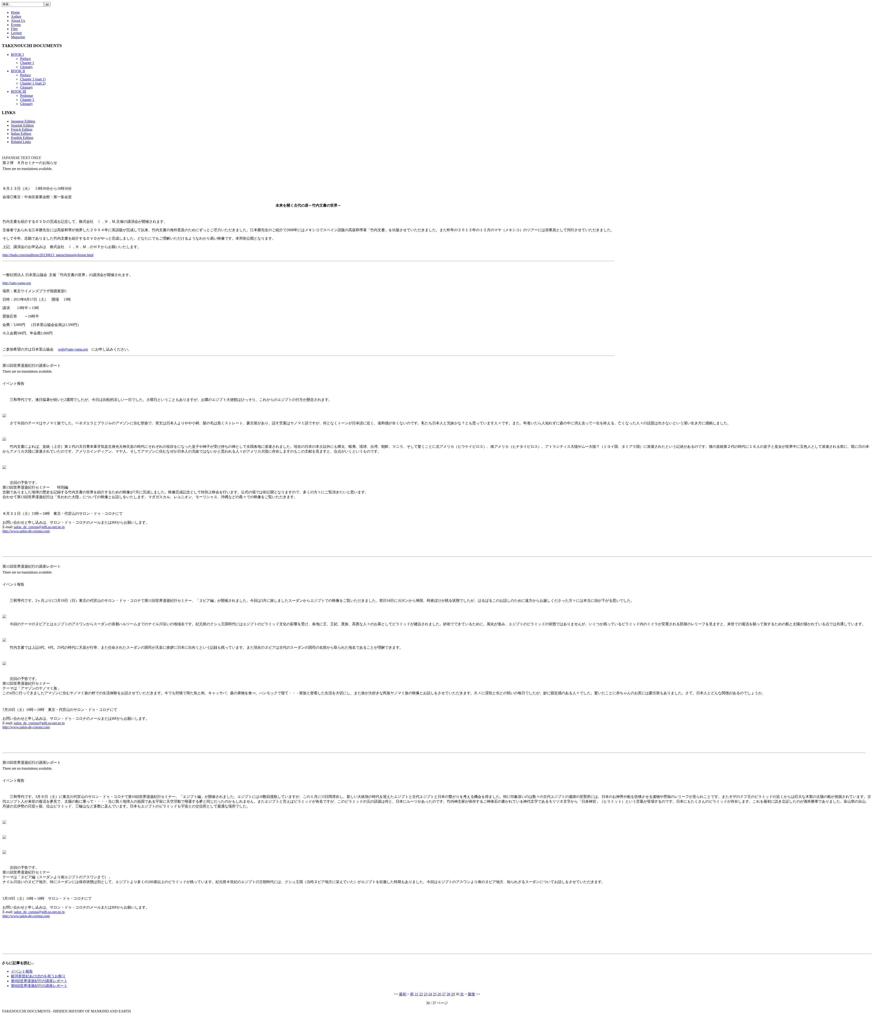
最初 (402, 994)
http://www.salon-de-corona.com (26, 531)
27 (444, 994)
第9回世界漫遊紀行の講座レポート (39, 981)
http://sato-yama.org (17, 283)
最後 (471, 994)
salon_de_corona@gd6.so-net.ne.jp (39, 527)
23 (425, 994)
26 (439, 994)
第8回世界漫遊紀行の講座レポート (39, 986)
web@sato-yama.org (73, 349)
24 (430, 994)
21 (416, 994)
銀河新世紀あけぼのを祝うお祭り (38, 976)
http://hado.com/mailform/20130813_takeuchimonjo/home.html (48, 255)
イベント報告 (22, 971)
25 (435, 994)
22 (421, 994)
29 (453, 994)
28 (448, 994)
